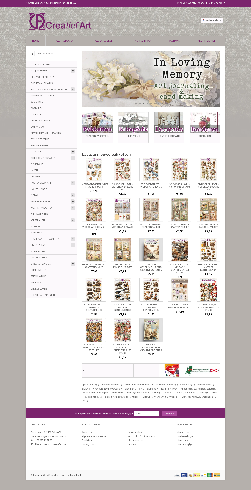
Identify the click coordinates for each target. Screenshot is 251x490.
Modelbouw (38, 251)
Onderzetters (39, 257)
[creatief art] (95, 370)
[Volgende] (218, 370)
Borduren (36, 108)
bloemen (131, 388)
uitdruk (148, 396)
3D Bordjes (37, 101)
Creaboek (36, 114)
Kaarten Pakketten (41, 207)
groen (175, 388)
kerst (211, 388)
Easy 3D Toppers (40, 139)
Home (35, 40)
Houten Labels (39, 189)
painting (157, 392)
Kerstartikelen (39, 213)
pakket (170, 392)
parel (182, 392)
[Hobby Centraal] (197, 370)
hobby (187, 388)
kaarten (199, 388)
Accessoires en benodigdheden (49, 89)
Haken (34, 170)
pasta (205, 392)
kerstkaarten (90, 392)
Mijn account (216, 3)
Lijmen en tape (38, 245)
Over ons (174, 40)
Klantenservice (206, 40)
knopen (105, 392)
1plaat (87, 384)
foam (165, 388)
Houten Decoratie (41, 182)
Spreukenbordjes (41, 263)
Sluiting (87, 388)
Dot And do (37, 126)
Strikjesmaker (39, 288)
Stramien (36, 282)
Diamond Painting (111, 384)
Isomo (34, 195)
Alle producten (65, 40)
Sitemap (132, 443)
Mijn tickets (182, 440)
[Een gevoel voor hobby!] (98, 21)
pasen (193, 392)
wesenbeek (209, 396)
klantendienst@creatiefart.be (50, 444)
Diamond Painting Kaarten (46, 132)
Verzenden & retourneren (141, 436)
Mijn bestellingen (185, 436)
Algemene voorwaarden (94, 436)
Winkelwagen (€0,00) (191, 3)
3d (96, 384)
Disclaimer (87, 440)
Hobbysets (37, 176)
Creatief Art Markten (43, 294)
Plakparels (187, 384)
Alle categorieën (104, 40)
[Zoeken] (31, 53)
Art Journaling (39, 70)
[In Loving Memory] (151, 79)
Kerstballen (38, 220)
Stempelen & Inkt (40, 145)
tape (127, 396)
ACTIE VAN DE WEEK (41, 64)
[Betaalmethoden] (177, 474)
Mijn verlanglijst (185, 444)
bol (142, 388)
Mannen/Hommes (167, 384)
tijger (137, 396)
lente (132, 392)
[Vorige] (84, 370)
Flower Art (37, 151)
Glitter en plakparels (43, 157)
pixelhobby (95, 396)
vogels (175, 396)
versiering (162, 396)
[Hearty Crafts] (172, 370)
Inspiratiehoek (143, 40)
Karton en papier (40, 201)
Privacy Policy (89, 444)
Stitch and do (39, 276)
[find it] (146, 370)
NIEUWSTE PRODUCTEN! (43, 76)
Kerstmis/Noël (144, 384)
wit (85, 400)
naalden (144, 392)
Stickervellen (38, 270)
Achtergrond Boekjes (43, 95)
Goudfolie (37, 164)
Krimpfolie (37, 232)
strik (118, 396)
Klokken (35, 226)
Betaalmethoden (136, 432)
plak (109, 396)
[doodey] (121, 370)
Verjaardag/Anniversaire (108, 388)
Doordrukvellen (40, 120)
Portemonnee (205, 384)
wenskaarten (191, 396)
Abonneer (169, 413)
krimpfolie (120, 392)
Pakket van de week (42, 83)
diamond (153, 388)
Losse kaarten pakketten (45, 238)
